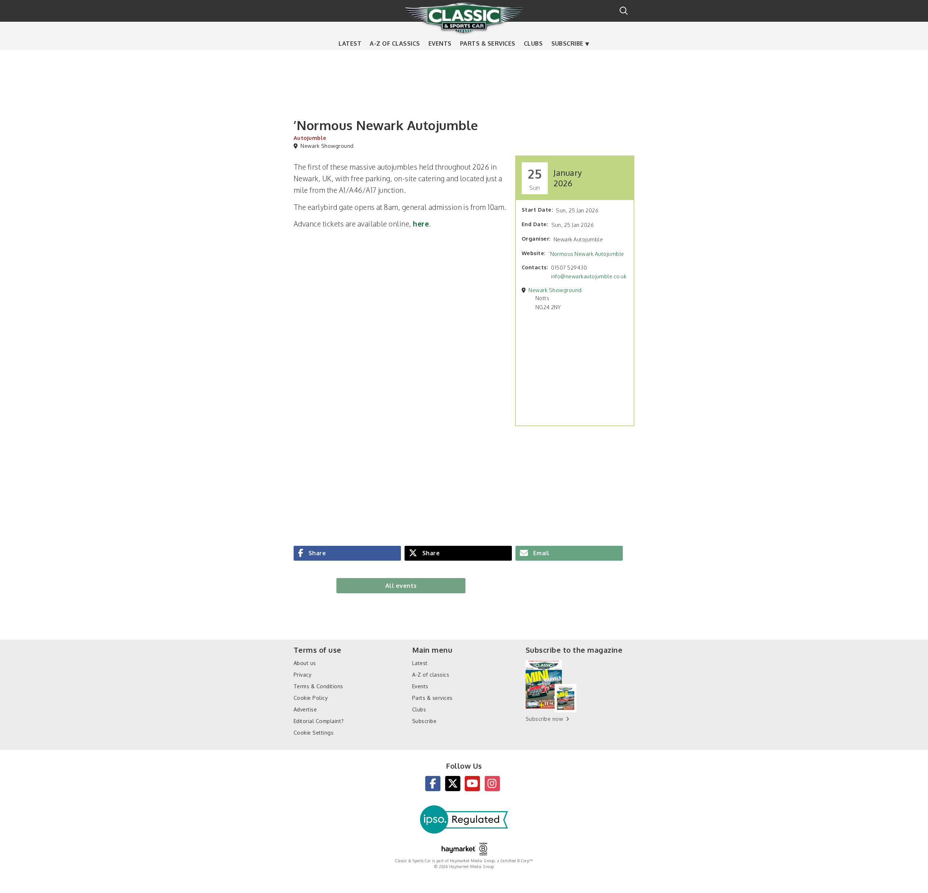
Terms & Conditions (318, 686)
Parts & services (487, 43)
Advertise (305, 709)
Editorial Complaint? (319, 721)
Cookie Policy (311, 698)
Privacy (302, 675)
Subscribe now (544, 719)
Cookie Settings (314, 733)
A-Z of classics (395, 43)
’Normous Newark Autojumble (586, 253)
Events (440, 43)
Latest (350, 43)
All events (401, 585)
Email (540, 553)
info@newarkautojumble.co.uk (588, 276)
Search (624, 11)
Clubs (533, 43)
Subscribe (567, 43)
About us (305, 663)
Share (316, 553)
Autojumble (310, 137)
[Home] (464, 18)
